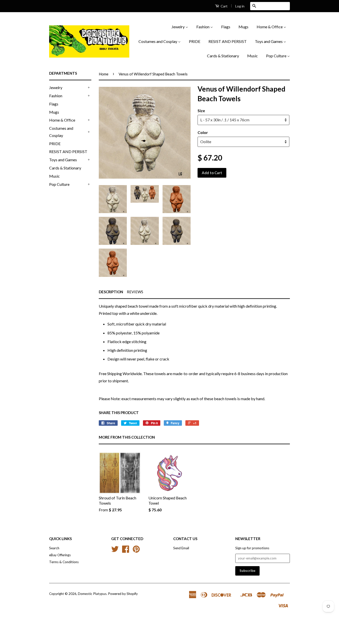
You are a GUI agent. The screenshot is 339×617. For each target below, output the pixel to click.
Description (111, 292)
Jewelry (178, 26)
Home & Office (270, 26)
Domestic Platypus (92, 594)
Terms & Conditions (64, 562)
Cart (224, 6)
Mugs (243, 26)
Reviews (135, 292)
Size (201, 110)
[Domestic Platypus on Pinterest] (136, 551)
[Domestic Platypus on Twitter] (115, 551)
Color (203, 132)
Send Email (181, 548)
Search (54, 548)
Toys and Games (269, 41)
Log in (239, 6)
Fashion (203, 26)
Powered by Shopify (123, 594)
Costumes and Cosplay (158, 41)
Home (103, 74)
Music (252, 55)
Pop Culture (276, 55)
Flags (225, 26)
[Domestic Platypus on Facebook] (125, 551)
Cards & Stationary (223, 55)
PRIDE (194, 41)
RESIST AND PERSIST (227, 41)
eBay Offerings (60, 555)
